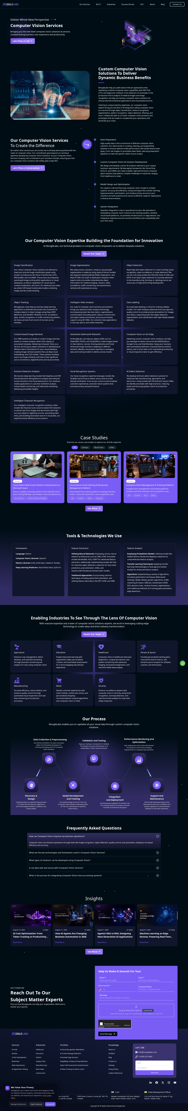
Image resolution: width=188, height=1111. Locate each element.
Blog (163, 4)
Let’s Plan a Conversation (26, 167)
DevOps (85, 447)
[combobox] (100, 990)
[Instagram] (169, 1082)
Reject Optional (36, 1104)
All (75, 447)
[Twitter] (162, 1082)
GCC (142, 4)
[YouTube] (175, 1082)
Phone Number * (104, 986)
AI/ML (111, 447)
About (152, 4)
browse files (148, 1011)
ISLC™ (98, 4)
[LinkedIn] (150, 1082)
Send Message (106, 1034)
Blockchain (98, 447)
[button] (136, 1010)
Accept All (50, 1104)
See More (92, 508)
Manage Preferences (18, 1104)
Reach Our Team (92, 253)
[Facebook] (156, 1082)
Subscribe (154, 1073)
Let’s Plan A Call (21, 41)
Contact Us (177, 4)
